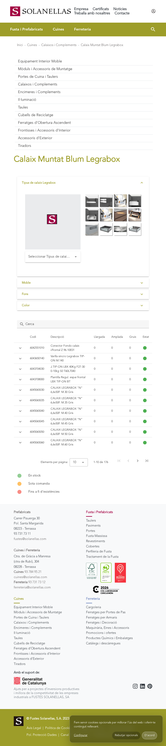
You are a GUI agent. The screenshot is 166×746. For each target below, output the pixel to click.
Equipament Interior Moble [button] (40, 61)
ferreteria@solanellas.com (32, 587)
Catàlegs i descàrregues (103, 643)
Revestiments (95, 541)
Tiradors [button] (24, 146)
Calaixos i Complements (59, 45)
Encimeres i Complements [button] (39, 92)
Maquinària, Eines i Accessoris (107, 628)
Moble (26, 282)
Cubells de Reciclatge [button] (35, 115)
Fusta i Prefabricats (26, 29)
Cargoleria (93, 607)
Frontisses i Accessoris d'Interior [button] (44, 130)
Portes (90, 531)
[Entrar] (153, 11)
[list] (83, 484)
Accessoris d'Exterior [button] (35, 138)
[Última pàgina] (146, 460)
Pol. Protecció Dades (42, 735)
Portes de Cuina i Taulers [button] (38, 77)
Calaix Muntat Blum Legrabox (102, 45)
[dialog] (116, 729)
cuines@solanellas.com (30, 577)
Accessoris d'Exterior (29, 659)
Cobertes (92, 546)
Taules (18, 638)
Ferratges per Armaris (101, 617)
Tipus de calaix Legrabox (38, 182)
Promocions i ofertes (101, 633)
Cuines (58, 29)
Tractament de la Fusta (102, 557)
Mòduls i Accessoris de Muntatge (38, 612)
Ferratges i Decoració (101, 622)
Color (26, 305)
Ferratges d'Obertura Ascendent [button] (44, 123)
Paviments (93, 525)
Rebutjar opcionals (126, 735)
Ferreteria (82, 29)
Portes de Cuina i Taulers (31, 617)
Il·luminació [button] (27, 100)
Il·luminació (22, 633)
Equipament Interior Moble (33, 607)
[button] (153, 29)
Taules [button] (23, 107)
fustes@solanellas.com (30, 539)
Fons (25, 294)
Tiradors (20, 664)
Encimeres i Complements (33, 628)
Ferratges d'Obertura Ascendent (37, 648)
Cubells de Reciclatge (29, 643)
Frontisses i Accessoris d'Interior (37, 654)
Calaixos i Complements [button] (37, 84)
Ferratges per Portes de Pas (106, 612)
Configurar (80, 735)
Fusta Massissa (96, 536)
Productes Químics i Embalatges (109, 638)
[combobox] (53, 256)
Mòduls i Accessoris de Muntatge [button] (45, 69)
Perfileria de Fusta (99, 551)
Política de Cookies (59, 728)
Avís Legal (34, 728)
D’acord (149, 735)
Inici (20, 45)
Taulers (91, 520)
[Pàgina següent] (137, 460)
